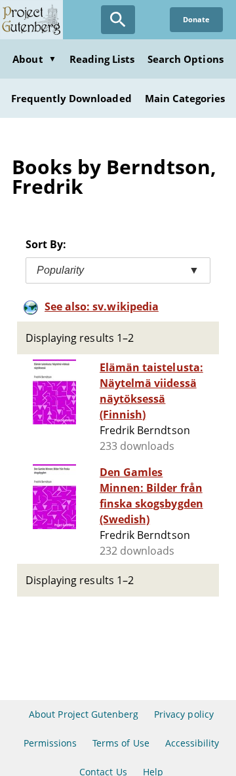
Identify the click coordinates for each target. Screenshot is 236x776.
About (34, 58)
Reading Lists (102, 58)
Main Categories (185, 98)
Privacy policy (184, 714)
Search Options (186, 58)
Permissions (50, 743)
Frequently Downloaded (71, 98)
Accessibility (192, 743)
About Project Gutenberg (83, 714)
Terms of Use (120, 743)
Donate (196, 19)
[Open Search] (118, 19)
